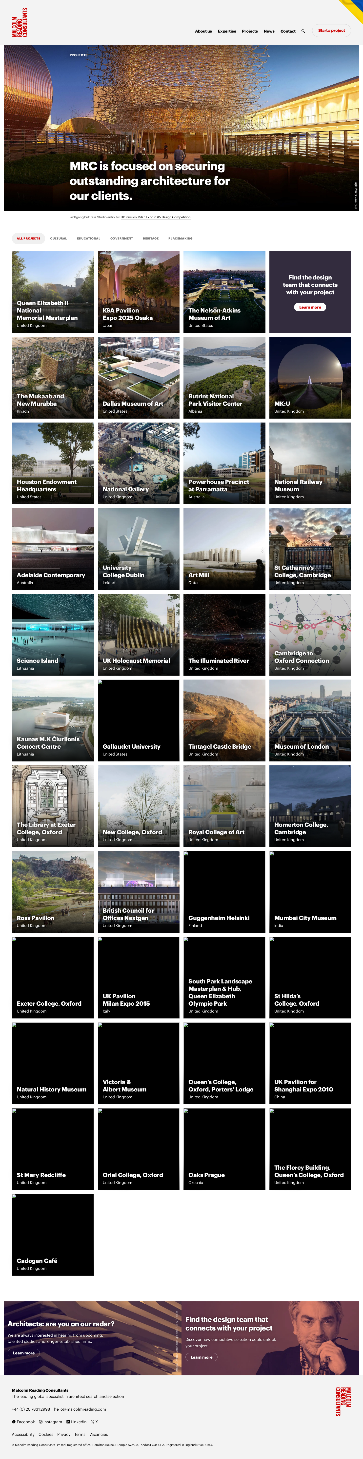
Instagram (52, 1421)
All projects (28, 238)
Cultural (58, 238)
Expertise (227, 31)
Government (121, 238)
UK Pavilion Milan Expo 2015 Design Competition (156, 217)
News (269, 31)
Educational (89, 238)
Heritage (151, 238)
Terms (79, 1434)
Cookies (46, 1434)
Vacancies (98, 1434)
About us (203, 31)
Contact (288, 31)
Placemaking (180, 238)
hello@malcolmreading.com (80, 1409)
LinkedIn (78, 1421)
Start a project (331, 30)
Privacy (63, 1434)
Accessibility (23, 1434)
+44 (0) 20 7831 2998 (31, 1409)
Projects (250, 31)
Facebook (25, 1421)
